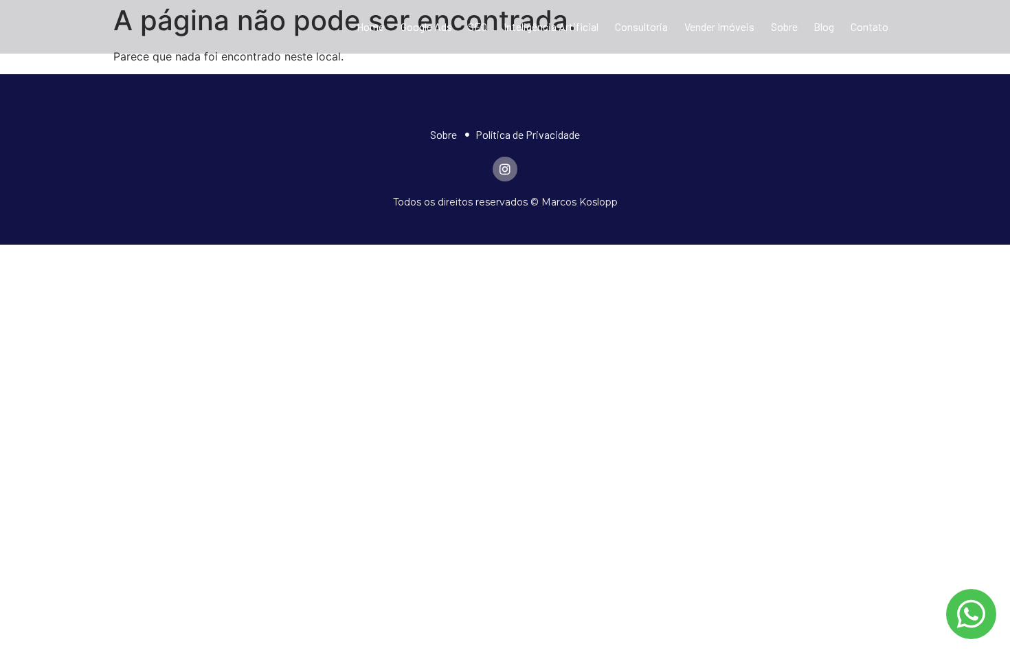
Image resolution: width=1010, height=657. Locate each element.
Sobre (784, 26)
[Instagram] (505, 169)
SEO (477, 26)
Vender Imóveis (719, 26)
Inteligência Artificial (551, 26)
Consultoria (641, 26)
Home (370, 26)
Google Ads (426, 26)
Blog (823, 26)
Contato (869, 26)
